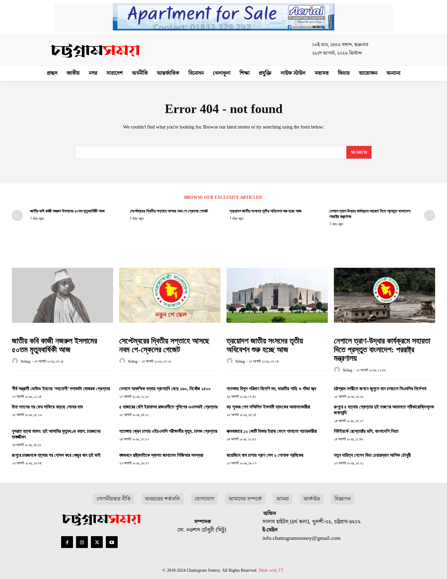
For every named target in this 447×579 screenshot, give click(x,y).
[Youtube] (112, 542)
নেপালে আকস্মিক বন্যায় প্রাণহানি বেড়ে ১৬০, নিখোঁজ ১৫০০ (165, 388)
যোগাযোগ (204, 499)
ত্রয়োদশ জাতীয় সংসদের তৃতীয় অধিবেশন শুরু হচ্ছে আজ (265, 211)
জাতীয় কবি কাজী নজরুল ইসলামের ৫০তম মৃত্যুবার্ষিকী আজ (67, 211)
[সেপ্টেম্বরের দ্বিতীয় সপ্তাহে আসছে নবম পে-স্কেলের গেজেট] (169, 295)
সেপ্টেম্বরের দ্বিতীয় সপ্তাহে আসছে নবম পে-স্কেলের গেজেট (169, 211)
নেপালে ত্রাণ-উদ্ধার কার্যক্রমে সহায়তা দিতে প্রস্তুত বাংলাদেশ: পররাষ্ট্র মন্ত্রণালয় (382, 349)
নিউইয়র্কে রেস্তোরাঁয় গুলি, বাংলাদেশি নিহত (366, 431)
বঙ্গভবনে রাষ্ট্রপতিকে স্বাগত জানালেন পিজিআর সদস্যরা (161, 455)
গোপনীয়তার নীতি (113, 499)
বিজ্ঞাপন (342, 499)
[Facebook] (67, 542)
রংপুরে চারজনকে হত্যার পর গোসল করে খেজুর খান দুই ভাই (56, 455)
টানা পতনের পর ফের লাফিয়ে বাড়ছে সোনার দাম (47, 406)
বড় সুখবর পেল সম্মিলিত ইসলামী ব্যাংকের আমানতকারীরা (268, 406)
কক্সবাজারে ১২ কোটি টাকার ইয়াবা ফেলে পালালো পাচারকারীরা (272, 431)
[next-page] (429, 215)
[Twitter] (97, 542)
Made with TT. (272, 570)
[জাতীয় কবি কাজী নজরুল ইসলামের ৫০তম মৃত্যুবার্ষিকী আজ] (62, 295)
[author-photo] (16, 361)
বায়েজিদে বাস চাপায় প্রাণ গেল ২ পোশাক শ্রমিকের (265, 455)
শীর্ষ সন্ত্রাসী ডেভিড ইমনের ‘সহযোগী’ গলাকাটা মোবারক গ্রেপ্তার (61, 388)
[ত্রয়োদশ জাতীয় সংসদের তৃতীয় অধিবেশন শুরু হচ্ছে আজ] (277, 295)
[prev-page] (17, 215)
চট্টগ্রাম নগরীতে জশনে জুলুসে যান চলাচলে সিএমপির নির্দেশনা (380, 388)
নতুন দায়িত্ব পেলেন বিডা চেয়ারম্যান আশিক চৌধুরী (372, 455)
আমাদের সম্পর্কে (245, 499)
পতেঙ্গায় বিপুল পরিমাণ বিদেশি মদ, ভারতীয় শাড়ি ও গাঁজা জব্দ (271, 388)
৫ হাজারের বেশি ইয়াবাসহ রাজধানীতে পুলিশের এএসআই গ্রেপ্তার (168, 406)
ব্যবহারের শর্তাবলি (162, 499)
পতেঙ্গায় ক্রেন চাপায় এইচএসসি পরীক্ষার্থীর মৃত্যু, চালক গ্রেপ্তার (168, 431)
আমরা (282, 499)
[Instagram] (82, 542)
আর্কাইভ (311, 499)
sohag (25, 361)
